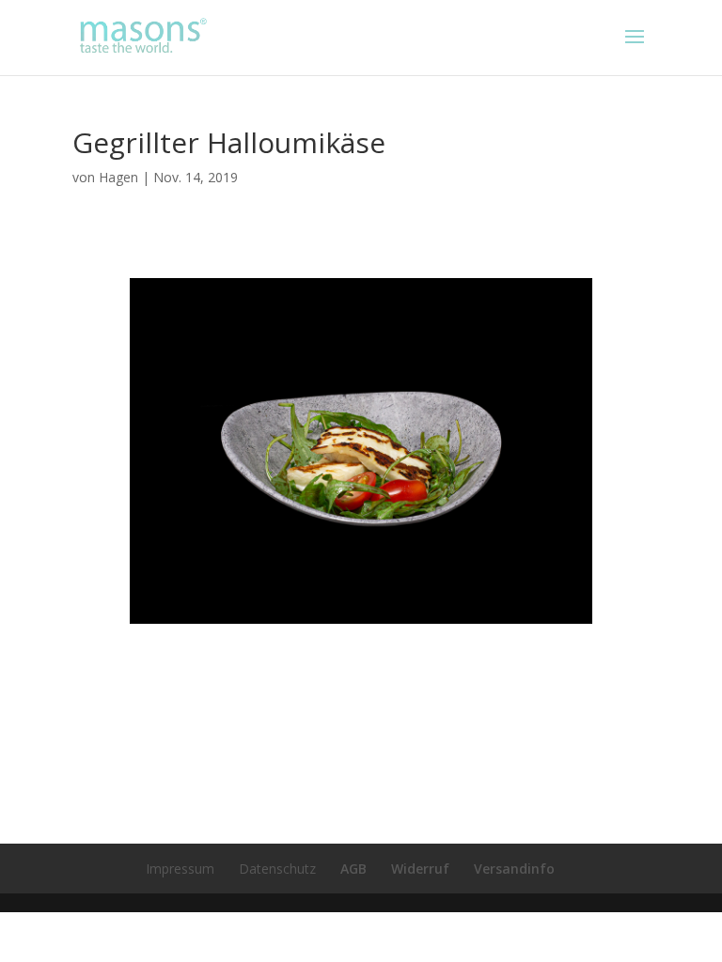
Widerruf (420, 868)
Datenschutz (277, 868)
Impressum (180, 868)
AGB (353, 868)
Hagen (118, 177)
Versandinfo (514, 868)
